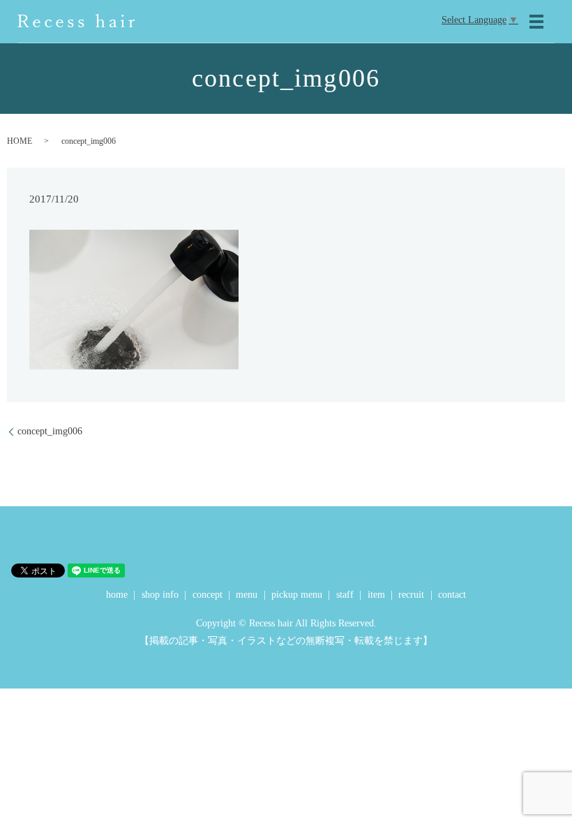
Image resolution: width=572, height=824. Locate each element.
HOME (19, 141)
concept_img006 (49, 431)
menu (246, 594)
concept (208, 594)
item (376, 594)
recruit (411, 594)
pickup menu (296, 594)
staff (345, 594)
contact (452, 594)
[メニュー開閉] (536, 22)
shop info (160, 594)
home (117, 594)
